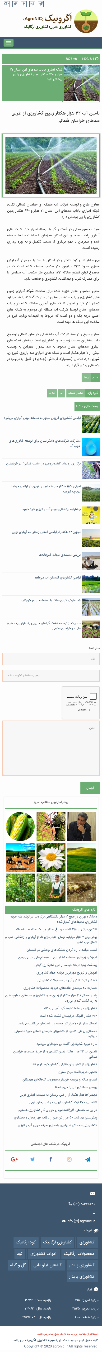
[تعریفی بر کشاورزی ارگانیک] (51, 888)
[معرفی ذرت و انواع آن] (20, 826)
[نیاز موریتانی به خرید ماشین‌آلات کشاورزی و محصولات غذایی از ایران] (20, 857)
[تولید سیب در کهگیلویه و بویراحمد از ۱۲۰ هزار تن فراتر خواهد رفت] (20, 888)
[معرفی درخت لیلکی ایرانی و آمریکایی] (51, 826)
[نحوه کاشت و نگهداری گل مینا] (51, 857)
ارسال (90, 788)
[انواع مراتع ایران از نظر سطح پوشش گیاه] (81, 857)
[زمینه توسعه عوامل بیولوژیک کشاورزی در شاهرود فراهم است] (81, 826)
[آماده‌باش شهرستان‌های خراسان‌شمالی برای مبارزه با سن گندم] (81, 888)
